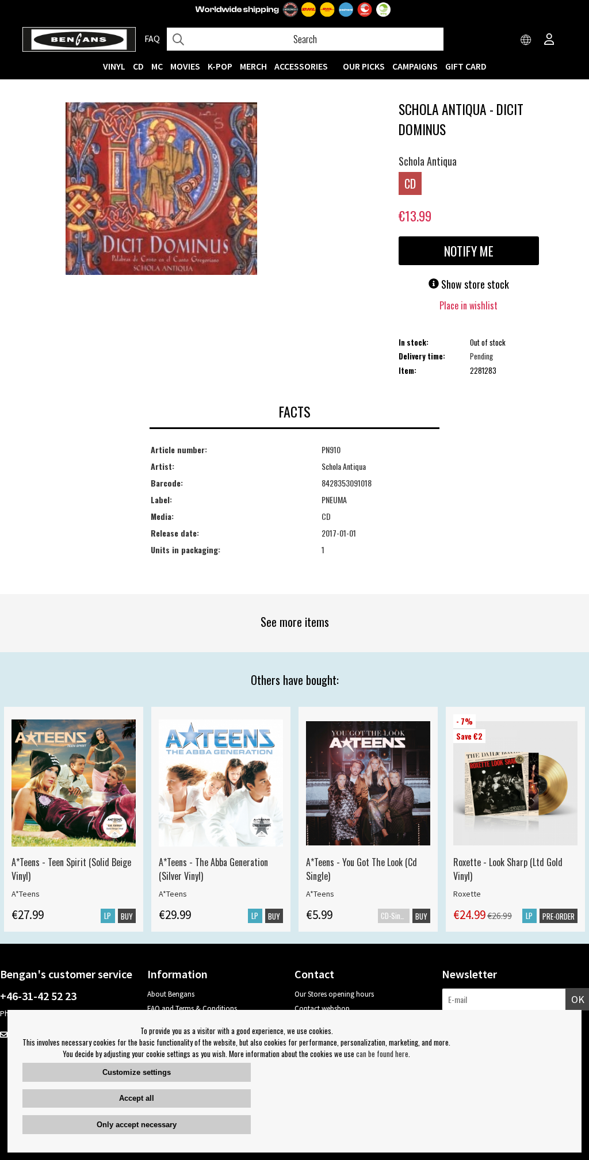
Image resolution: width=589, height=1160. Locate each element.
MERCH (253, 66)
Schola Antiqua (428, 161)
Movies (185, 66)
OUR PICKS (364, 66)
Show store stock (474, 284)
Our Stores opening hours (334, 994)
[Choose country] (526, 40)
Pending (481, 356)
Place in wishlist (468, 305)
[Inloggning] (549, 40)
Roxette (467, 894)
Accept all (136, 1098)
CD (138, 66)
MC (157, 66)
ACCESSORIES (301, 66)
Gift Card (466, 66)
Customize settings (136, 1072)
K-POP (220, 66)
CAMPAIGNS (415, 66)
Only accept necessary (137, 1124)
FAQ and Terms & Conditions (192, 1008)
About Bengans (170, 994)
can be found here (382, 1053)
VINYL (114, 66)
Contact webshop (322, 1008)
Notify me (469, 251)
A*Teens (26, 894)
